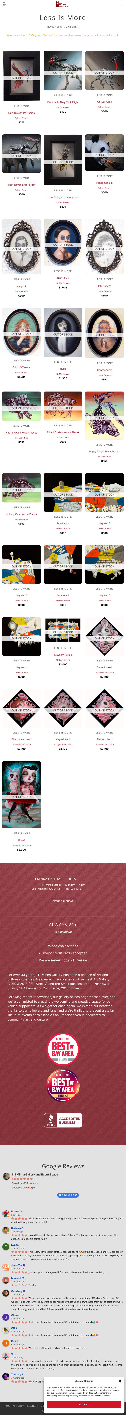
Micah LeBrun (21, 438)
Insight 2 (21, 286)
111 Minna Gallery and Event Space (35, 1174)
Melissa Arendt (63, 528)
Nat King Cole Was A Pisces (21, 432)
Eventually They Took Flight (63, 102)
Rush (63, 368)
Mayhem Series (63, 654)
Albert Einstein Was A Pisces (63, 432)
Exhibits (71, 26)
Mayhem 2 (104, 523)
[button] (119, 1381)
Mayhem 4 (22, 667)
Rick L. (15, 1341)
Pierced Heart (104, 739)
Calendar (32, 1406)
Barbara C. (17, 1228)
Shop (60, 26)
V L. (13, 1354)
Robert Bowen (21, 118)
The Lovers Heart (21, 739)
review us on (66, 1194)
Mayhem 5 (104, 595)
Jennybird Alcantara (104, 672)
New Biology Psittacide (21, 112)
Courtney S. (18, 1291)
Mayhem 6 (63, 595)
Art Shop (18, 1406)
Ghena (15, 1315)
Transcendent (104, 370)
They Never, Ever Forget (21, 184)
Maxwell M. (18, 1278)
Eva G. (15, 1244)
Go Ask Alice (104, 101)
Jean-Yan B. (18, 1265)
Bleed (21, 840)
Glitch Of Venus (21, 367)
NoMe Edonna (21, 291)
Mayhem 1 (63, 523)
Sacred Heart (104, 667)
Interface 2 (104, 286)
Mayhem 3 (22, 595)
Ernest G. (16, 1211)
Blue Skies (63, 278)
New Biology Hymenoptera (63, 197)
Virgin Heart (63, 739)
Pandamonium (104, 182)
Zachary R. (17, 1374)
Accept (84, 1404)
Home (50, 26)
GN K (14, 1328)
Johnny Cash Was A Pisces (21, 514)
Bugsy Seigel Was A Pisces (104, 451)
